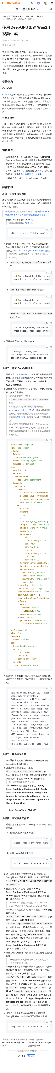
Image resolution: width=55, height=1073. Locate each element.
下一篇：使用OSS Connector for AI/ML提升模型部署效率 (39, 1042)
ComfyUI (6, 94)
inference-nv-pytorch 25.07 (21, 410)
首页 (4, 16)
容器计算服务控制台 (19, 374)
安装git (28, 222)
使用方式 (21, 417)
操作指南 (29, 16)
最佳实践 (39, 16)
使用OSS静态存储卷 (35, 214)
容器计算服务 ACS (16, 16)
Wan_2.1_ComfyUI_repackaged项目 (31, 250)
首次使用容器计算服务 (31, 174)
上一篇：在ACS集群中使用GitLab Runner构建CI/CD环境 (15, 1042)
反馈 (32, 1056)
